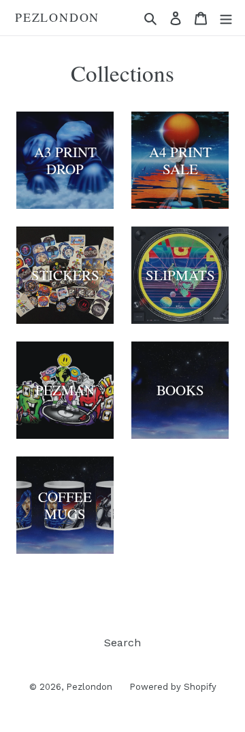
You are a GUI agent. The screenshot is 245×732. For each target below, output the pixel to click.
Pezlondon (57, 17)
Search (122, 642)
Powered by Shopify (172, 687)
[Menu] (226, 17)
